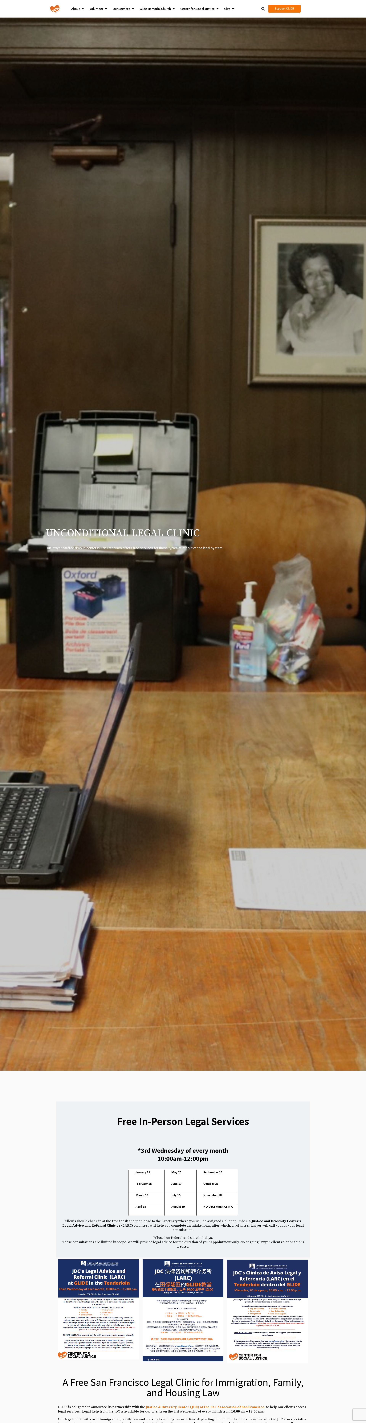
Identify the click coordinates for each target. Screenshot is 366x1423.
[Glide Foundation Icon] (55, 9)
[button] (263, 9)
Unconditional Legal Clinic (123, 533)
